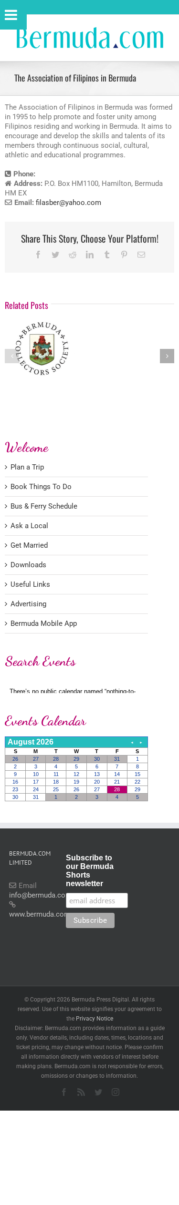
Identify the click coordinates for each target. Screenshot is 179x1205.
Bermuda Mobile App (44, 623)
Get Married (29, 545)
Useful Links (30, 584)
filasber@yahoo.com (68, 202)
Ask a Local (29, 525)
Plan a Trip (27, 467)
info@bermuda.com (40, 895)
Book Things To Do (41, 486)
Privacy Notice (94, 1018)
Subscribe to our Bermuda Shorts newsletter (90, 871)
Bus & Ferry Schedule (44, 506)
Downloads (28, 565)
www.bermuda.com (39, 914)
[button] (12, 356)
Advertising (28, 604)
